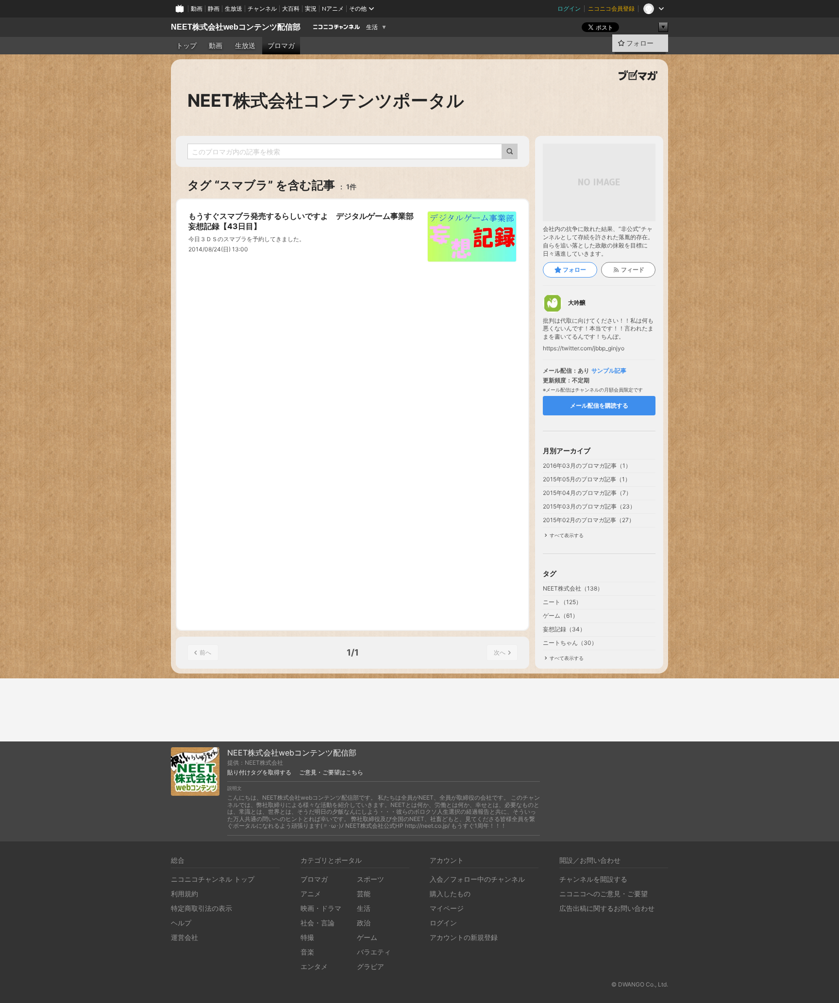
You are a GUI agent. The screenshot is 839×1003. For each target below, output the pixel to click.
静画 (213, 8)
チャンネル (262, 8)
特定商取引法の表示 (201, 908)
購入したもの (450, 893)
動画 (196, 8)
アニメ (311, 893)
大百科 (291, 8)
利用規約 (184, 893)
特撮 (307, 937)
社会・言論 (318, 923)
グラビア (370, 966)
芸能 (363, 893)
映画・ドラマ (321, 908)
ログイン (569, 8)
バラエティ (374, 952)
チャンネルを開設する (593, 879)
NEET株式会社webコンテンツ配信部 (236, 27)
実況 (311, 8)
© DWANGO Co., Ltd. (639, 984)
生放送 (233, 8)
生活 (372, 27)
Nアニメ (333, 8)
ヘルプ (181, 923)
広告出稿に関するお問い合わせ (606, 908)
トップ (186, 45)
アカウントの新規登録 (464, 937)
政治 (363, 923)
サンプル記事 (608, 371)
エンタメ (314, 966)
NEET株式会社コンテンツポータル (325, 100)
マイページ (447, 908)
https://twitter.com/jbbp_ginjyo (583, 348)
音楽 (307, 952)
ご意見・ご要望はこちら (331, 772)
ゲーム (367, 937)
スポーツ (370, 879)
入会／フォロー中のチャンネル (477, 879)
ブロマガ (281, 45)
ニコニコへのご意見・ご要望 (603, 893)
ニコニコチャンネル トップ (212, 879)
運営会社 (184, 937)
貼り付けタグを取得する (259, 772)
